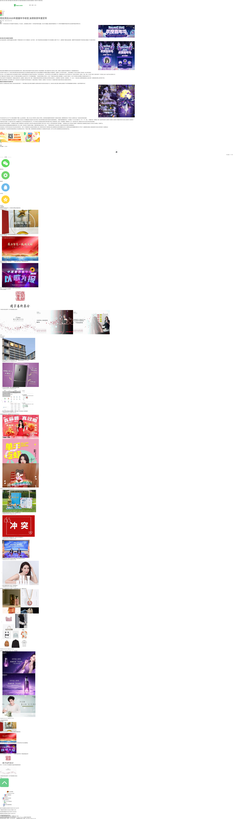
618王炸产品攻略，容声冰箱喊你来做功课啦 (10, 387)
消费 (36, 0)
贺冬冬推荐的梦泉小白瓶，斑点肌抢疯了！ (10, 585)
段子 (34, 0)
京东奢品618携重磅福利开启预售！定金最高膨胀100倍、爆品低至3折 (13, 588)
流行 (5, 0)
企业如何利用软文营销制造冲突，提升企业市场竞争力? (12, 537)
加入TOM (16, 815)
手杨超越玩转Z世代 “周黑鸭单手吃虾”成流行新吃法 (9, 414)
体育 (8, 0)
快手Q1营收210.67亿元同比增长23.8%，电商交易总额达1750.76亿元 (15, 360)
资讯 (3, 0)
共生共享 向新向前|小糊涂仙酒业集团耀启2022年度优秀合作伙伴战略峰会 (14, 234)
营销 (22, 0)
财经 (30, 0)
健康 (32, 0)
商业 (26, 0)
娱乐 (7, 0)
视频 (28, 0)
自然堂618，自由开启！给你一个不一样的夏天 (9, 650)
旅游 (16, 0)
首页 (1, 0)
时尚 (12, 0)
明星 (10, 0)
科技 (41, 0)
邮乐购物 (5, 815)
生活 (18, 0)
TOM (3, 20)
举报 (1, 145)
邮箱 (24, 0)
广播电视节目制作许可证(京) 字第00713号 (8, 809)
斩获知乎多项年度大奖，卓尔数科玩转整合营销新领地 (10, 207)
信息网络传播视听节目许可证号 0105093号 (8, 811)
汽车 (38, 0)
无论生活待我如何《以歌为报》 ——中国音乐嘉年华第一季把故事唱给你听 (14, 261)
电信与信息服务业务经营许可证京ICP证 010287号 (9, 808)
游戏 (14, 0)
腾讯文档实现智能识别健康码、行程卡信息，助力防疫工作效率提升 (15, 411)
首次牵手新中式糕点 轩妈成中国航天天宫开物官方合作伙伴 (13, 558)
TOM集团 (2, 815)
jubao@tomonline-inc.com (31, 818)
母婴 (20, 0)
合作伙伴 (9, 815)
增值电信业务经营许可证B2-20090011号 (7, 813)
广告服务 (13, 815)
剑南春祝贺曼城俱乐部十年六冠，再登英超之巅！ (11, 512)
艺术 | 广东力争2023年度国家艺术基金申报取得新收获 (10, 287)
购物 (40, 0)
